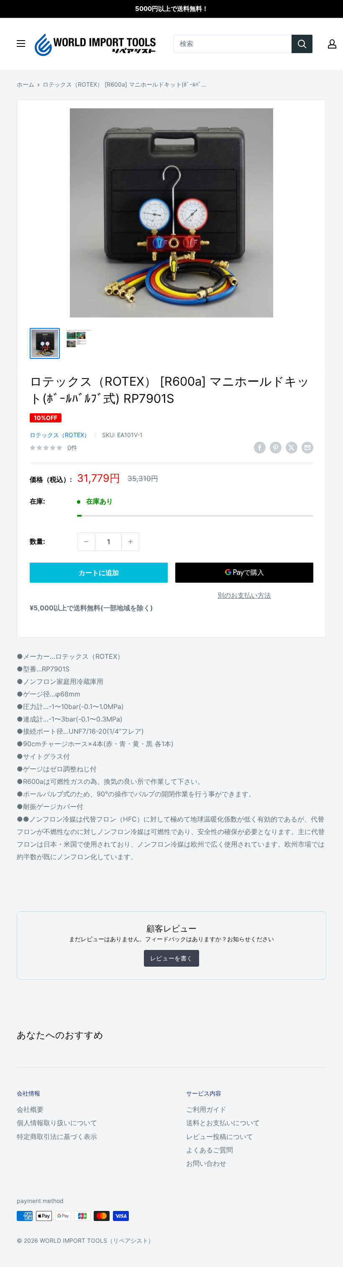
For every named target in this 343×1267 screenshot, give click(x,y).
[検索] (302, 44)
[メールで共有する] (307, 447)
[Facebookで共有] (260, 447)
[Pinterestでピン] (276, 447)
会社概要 (30, 1109)
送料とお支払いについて (223, 1123)
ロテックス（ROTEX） (60, 434)
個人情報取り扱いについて (57, 1123)
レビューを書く (171, 958)
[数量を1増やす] (130, 541)
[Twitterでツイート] (291, 447)
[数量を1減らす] (86, 541)
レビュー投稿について (219, 1136)
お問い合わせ (206, 1163)
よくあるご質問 (209, 1150)
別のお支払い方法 (244, 595)
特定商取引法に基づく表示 (57, 1136)
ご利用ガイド (206, 1109)
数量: (37, 541)
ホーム (25, 84)
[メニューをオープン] (21, 43)
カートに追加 (99, 572)
